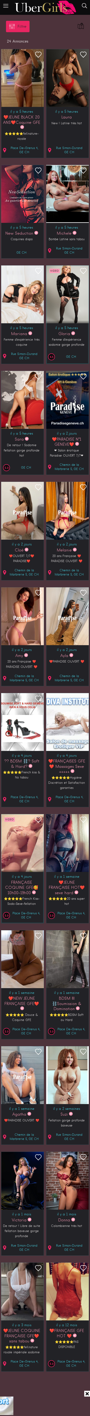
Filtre (22, 26)
